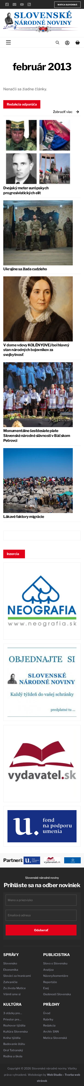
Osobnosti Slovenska (57, 994)
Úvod (46, 1013)
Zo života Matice (14, 988)
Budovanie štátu (14, 1044)
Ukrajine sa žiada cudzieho (25, 269)
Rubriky (48, 1019)
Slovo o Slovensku (55, 963)
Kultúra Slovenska (15, 1031)
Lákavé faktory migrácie (23, 516)
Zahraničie (10, 982)
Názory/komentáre (55, 975)
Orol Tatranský (13, 1050)
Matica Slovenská (67, 5)
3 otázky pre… (12, 1013)
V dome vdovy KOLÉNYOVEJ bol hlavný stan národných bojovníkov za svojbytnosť (36, 350)
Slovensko (10, 963)
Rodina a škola (12, 1056)
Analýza (48, 969)
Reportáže (50, 982)
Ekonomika (10, 969)
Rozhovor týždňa (14, 1025)
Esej (46, 988)
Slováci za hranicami (17, 975)
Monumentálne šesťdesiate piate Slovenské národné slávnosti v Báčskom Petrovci (36, 436)
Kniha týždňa (12, 1038)
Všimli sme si (12, 994)
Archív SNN (51, 1031)
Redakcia (49, 1025)
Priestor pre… (12, 1019)
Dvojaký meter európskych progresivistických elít (26, 190)
